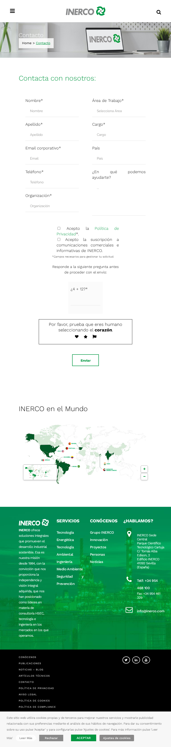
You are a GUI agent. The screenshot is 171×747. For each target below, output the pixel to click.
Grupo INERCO (102, 532)
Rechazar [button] (51, 738)
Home (27, 43)
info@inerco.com (150, 611)
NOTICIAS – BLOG (31, 669)
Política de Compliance (37, 706)
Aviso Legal (28, 694)
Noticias (96, 562)
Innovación (99, 540)
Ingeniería (64, 562)
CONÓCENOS (27, 657)
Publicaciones (30, 663)
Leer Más (25, 738)
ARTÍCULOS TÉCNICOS (34, 675)
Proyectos (98, 547)
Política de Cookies (34, 700)
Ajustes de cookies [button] (116, 738)
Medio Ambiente (70, 569)
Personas (97, 554)
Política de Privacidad (36, 688)
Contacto (26, 682)
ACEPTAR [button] (84, 738)
